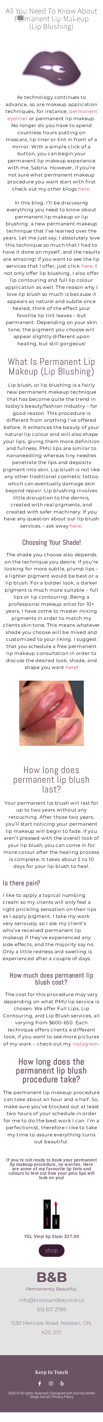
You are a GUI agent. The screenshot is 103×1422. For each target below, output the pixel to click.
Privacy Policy (62, 1397)
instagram (85, 1044)
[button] (20, 17)
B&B (51, 1277)
